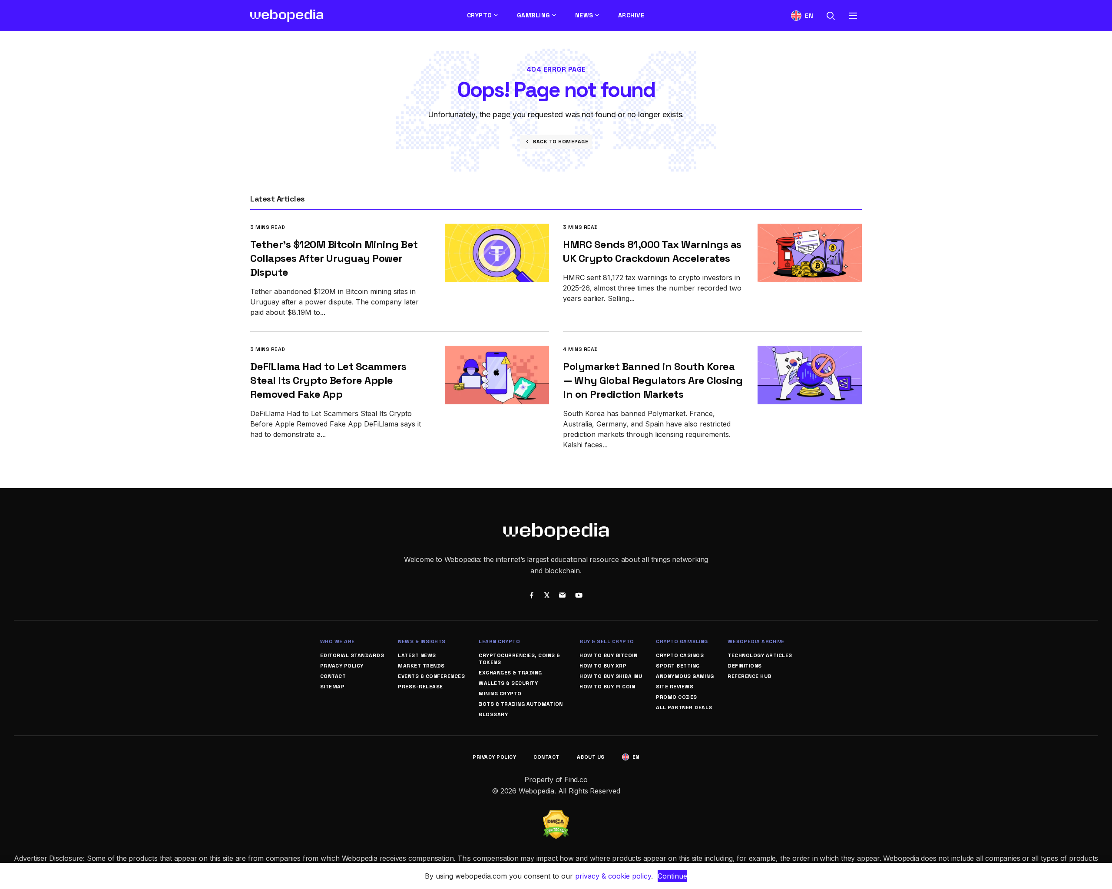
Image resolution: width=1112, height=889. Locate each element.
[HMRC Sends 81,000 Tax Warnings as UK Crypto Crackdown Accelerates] (810, 229)
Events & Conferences (431, 676)
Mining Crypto (500, 693)
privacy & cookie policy (613, 876)
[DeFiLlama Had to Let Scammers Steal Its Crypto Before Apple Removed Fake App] (497, 351)
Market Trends (421, 665)
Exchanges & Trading (510, 672)
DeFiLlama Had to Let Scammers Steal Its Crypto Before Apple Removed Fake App (328, 380)
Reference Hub (749, 676)
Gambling (533, 15)
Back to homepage (560, 141)
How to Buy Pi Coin (607, 686)
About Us (591, 757)
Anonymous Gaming (685, 676)
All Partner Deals (684, 707)
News (584, 15)
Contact (333, 676)
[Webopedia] (287, 16)
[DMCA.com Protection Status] (556, 815)
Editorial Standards (352, 655)
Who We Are (337, 641)
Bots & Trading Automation (521, 704)
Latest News (417, 655)
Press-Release (420, 686)
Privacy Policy (342, 665)
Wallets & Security (508, 683)
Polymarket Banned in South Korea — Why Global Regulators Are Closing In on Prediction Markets (653, 380)
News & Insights (422, 641)
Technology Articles (760, 655)
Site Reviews (674, 686)
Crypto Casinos (680, 655)
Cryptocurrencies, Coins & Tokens (519, 659)
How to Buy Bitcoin (608, 655)
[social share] (531, 596)
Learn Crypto (499, 641)
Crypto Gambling (682, 641)
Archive (631, 15)
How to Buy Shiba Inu (610, 676)
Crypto (479, 15)
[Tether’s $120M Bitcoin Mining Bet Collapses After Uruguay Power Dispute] (497, 229)
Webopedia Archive (756, 641)
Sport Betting (678, 665)
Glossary (493, 714)
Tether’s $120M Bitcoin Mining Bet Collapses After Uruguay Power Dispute (334, 258)
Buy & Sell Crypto (606, 641)
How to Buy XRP (602, 665)
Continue (672, 876)
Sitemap (332, 686)
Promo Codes (676, 697)
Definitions (745, 665)
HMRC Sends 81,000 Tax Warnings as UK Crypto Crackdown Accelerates (652, 251)
